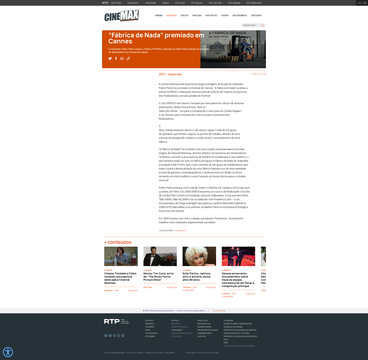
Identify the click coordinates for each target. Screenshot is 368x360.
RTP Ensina (234, 3)
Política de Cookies (134, 353)
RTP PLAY (175, 321)
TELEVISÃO (149, 327)
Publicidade (169, 353)
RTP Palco (197, 3)
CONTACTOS (202, 321)
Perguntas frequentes (182, 333)
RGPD (226, 343)
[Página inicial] (121, 15)
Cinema (159, 15)
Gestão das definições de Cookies (239, 346)
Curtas (225, 15)
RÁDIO (147, 330)
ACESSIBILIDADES (204, 333)
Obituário (256, 15)
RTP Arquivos (254, 3)
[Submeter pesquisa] (263, 25)
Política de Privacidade (114, 353)
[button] (112, 58)
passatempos (240, 15)
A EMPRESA (228, 321)
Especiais (172, 15)
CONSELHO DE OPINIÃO (233, 327)
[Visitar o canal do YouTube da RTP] (118, 335)
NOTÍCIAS (149, 321)
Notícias (116, 3)
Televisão (150, 3)
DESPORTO (149, 324)
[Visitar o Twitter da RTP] (110, 335)
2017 (162, 74)
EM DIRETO (175, 324)
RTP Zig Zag (215, 3)
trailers (197, 15)
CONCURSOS (176, 330)
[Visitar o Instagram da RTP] (114, 335)
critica (184, 15)
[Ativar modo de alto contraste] (8, 352)
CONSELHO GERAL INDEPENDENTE (238, 324)
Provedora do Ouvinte (207, 330)
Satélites (201, 336)
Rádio (166, 3)
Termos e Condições (153, 353)
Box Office (211, 15)
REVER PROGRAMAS (179, 327)
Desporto (133, 3)
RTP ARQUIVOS (151, 333)
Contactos (176, 336)
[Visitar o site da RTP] (105, 3)
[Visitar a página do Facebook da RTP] (105, 335)
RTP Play (180, 3)
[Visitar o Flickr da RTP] (123, 335)
